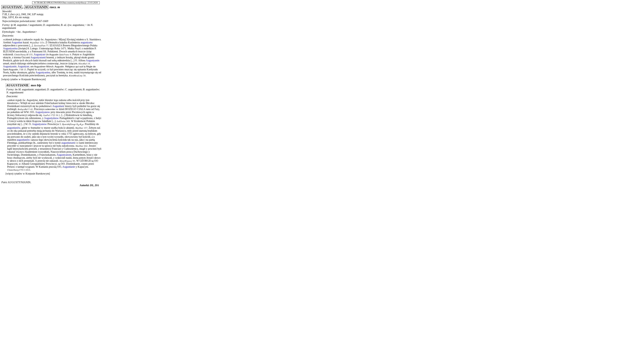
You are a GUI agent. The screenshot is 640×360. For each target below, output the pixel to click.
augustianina (53, 25)
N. (92, 25)
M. (15, 25)
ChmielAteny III (21, 55)
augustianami (9, 27)
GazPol (46, 115)
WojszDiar (34, 43)
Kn (16, 17)
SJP (34, 14)
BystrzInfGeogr (69, 124)
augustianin (36, 25)
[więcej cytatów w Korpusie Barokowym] (23, 79)
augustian (22, 25)
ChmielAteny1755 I (16, 170)
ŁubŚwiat (61, 121)
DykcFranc (64, 55)
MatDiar (79, 128)
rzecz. (53, 7)
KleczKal (82, 63)
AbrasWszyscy (65, 161)
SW (28, 14)
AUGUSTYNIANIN (19, 182)
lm (88, 25)
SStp (4, 17)
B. (62, 25)
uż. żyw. (68, 25)
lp (12, 25)
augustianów (57, 89)
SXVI (11, 17)
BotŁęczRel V (24, 109)
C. (66, 89)
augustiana (78, 25)
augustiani (40, 89)
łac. (20, 31)
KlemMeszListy (75, 75)
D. (44, 25)
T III (4, 14)
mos (33, 85)
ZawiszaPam (39, 45)
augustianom (75, 89)
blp (39, 85)
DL (92, 185)
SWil (23, 14)
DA (97, 185)
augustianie (28, 89)
